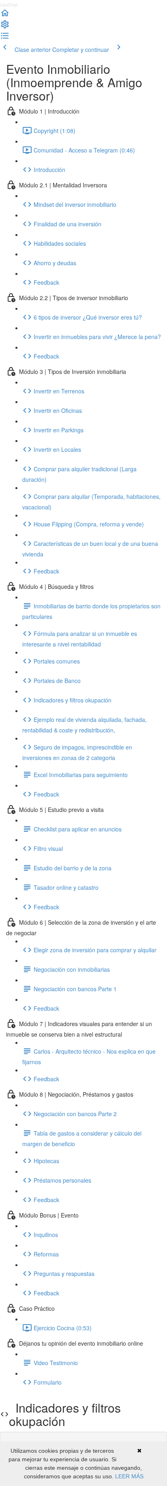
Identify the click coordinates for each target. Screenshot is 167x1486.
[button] (5, 15)
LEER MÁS (129, 1476)
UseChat (8, 4)
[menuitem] (5, 27)
